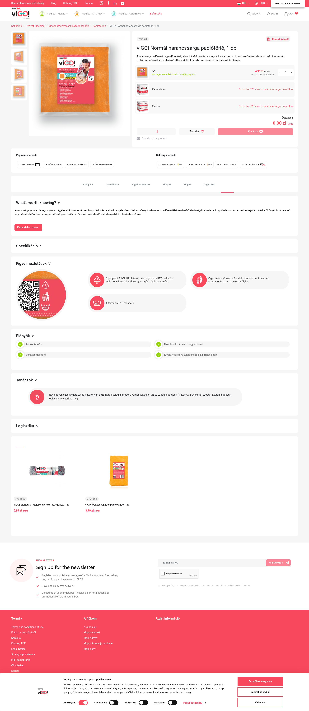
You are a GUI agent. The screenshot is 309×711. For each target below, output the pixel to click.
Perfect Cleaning (35, 26)
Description (88, 184)
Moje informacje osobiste (98, 643)
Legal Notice (18, 648)
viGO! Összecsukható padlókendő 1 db (107, 504)
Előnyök (167, 184)
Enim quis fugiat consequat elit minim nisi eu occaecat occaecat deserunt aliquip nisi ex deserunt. (206, 585)
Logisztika (209, 184)
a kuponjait (90, 627)
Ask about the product (154, 138)
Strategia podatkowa (23, 654)
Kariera (89, 3)
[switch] (113, 702)
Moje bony (90, 648)
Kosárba (253, 131)
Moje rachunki (92, 632)
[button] (288, 14)
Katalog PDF (70, 3)
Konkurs (16, 638)
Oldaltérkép (17, 665)
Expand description (28, 227)
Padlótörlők (99, 26)
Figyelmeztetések (141, 184)
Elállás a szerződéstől (23, 632)
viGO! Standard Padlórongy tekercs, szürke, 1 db (41, 504)
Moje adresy (91, 638)
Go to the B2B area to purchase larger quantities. (266, 89)
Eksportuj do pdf (280, 39)
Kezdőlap (16, 26)
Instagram (101, 3)
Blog (53, 3)
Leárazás (156, 14)
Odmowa (260, 702)
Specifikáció (112, 184)
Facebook (108, 3)
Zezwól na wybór (260, 692)
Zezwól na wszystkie (260, 681)
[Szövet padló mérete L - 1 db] (19, 39)
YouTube (122, 3)
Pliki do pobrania (20, 659)
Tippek (187, 184)
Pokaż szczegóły (192, 702)
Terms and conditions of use (27, 627)
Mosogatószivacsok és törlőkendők (69, 26)
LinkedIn (115, 3)
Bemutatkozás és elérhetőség (28, 3)
